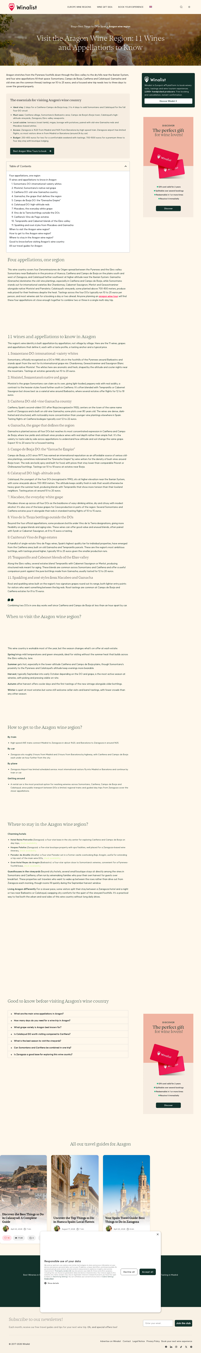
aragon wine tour (108, 296)
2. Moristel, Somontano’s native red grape (34, 187)
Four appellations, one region (24, 175)
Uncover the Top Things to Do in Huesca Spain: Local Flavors (73, 1220)
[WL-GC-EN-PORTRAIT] (168, 216)
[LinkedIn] (171, 1347)
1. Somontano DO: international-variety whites (37, 183)
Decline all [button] (129, 1272)
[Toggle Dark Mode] (189, 7)
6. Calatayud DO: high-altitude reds (30, 204)
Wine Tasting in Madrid (166, 1274)
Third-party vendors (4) (63, 1271)
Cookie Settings (108, 1277)
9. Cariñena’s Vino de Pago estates (30, 216)
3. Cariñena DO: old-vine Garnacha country (35, 192)
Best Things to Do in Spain (92, 26)
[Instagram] (176, 1347)
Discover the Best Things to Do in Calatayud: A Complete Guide (23, 1218)
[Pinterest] (191, 1347)
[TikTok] (181, 1347)
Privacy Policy (49, 1279)
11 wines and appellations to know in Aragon (33, 179)
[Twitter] (186, 1347)
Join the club (183, 1323)
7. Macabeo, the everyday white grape (32, 208)
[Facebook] (166, 1347)
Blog (73, 26)
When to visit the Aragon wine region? (29, 229)
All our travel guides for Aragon (25, 245)
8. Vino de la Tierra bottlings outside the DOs (36, 212)
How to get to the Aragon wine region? (30, 233)
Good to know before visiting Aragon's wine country (36, 241)
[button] (126, 166)
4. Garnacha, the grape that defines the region (37, 196)
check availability (28, 843)
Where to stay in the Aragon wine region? (31, 237)
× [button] (157, 1234)
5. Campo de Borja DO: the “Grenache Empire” (36, 200)
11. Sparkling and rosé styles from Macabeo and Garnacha (42, 225)
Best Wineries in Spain (34, 1274)
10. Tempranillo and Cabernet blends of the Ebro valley (41, 220)
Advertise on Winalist (110, 1341)
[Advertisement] (61, 321)
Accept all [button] (147, 1272)
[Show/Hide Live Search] (181, 7)
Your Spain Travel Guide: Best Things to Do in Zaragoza (125, 1220)
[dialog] (100, 1271)
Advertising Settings (60, 1277)
